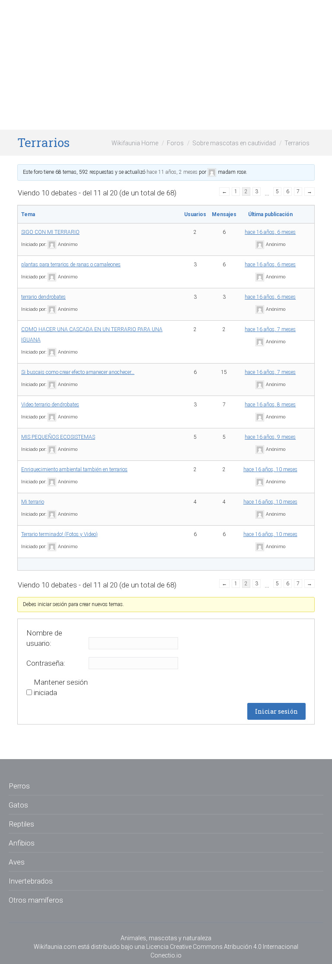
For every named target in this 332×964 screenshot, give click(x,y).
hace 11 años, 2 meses (172, 172)
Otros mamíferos (36, 900)
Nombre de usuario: (44, 638)
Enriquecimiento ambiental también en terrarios (74, 469)
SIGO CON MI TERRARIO (50, 232)
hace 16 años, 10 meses (270, 469)
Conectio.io (166, 955)
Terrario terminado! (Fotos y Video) (59, 534)
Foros (175, 143)
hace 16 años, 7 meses (270, 329)
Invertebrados (31, 881)
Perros (19, 786)
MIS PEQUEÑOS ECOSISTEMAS (58, 437)
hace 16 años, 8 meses (270, 405)
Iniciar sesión (276, 711)
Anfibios (22, 843)
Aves (17, 862)
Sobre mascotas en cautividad (234, 143)
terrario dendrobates (43, 297)
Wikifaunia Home (135, 143)
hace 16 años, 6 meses (270, 232)
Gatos (18, 805)
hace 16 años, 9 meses (270, 437)
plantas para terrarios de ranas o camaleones (71, 265)
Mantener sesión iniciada (61, 687)
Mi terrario (32, 502)
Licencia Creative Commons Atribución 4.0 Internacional (222, 946)
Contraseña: (45, 663)
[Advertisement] (166, 64)
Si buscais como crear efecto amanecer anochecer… (77, 372)
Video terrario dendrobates (50, 405)
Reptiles (21, 824)
